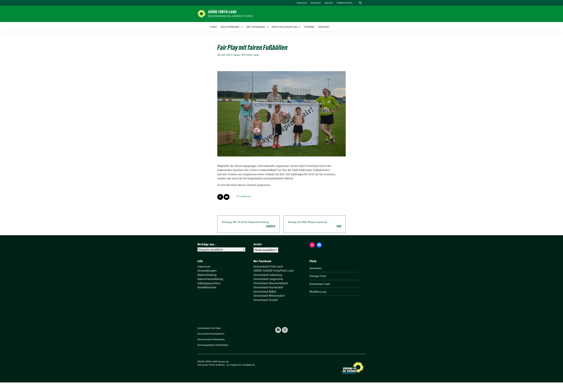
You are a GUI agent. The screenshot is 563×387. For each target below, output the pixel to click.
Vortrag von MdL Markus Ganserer (314, 224)
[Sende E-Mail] (226, 197)
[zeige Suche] (360, 3)
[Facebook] (278, 330)
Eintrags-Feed (318, 276)
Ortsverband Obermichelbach (270, 283)
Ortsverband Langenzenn (268, 279)
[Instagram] (285, 330)
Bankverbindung (206, 275)
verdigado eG (248, 364)
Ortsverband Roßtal (264, 291)
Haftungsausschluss (209, 283)
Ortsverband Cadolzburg (267, 275)
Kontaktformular (206, 287)
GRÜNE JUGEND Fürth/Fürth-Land (273, 270)
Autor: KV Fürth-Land (246, 55)
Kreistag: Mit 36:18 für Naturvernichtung (248, 224)
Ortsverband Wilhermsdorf (268, 295)
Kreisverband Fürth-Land (268, 266)
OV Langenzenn (243, 196)
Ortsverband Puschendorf (268, 287)
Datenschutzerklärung (210, 279)
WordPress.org (318, 291)
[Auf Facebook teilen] (220, 197)
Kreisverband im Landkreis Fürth (230, 16)
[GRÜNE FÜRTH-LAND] (201, 13)
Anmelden (316, 268)
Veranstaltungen (207, 270)
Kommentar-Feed (320, 284)
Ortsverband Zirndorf (265, 300)
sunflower (220, 364)
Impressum (203, 266)
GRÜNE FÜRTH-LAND (222, 12)
